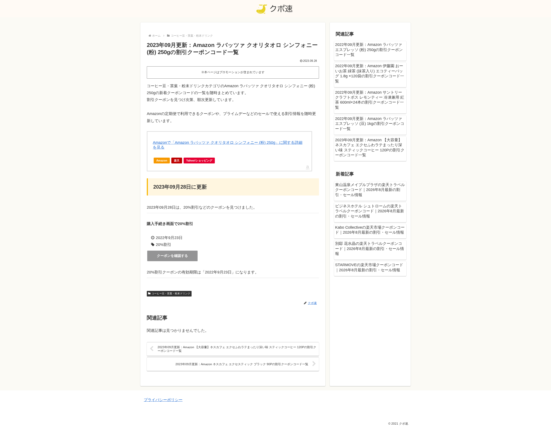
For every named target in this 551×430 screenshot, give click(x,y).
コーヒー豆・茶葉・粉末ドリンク (171, 293)
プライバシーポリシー (163, 400)
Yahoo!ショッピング (199, 160)
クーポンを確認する (172, 256)
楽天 (177, 160)
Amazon (161, 160)
